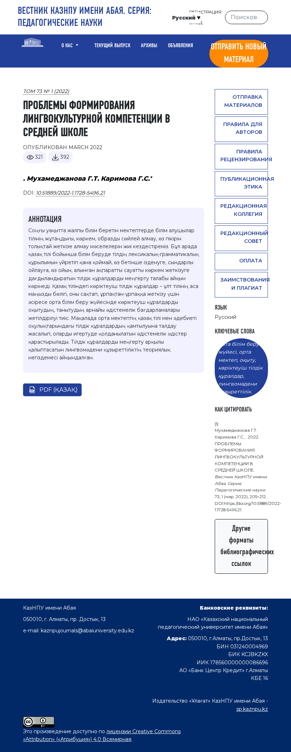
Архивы (149, 46)
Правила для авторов (242, 128)
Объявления (180, 46)
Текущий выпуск (112, 46)
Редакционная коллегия (243, 210)
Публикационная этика (244, 183)
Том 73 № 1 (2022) (46, 91)
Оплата (250, 260)
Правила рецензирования (244, 155)
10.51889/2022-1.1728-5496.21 (70, 193)
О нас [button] (67, 46)
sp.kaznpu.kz (252, 709)
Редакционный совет (244, 237)
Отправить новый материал (239, 53)
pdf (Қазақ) (58, 389)
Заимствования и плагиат (244, 284)
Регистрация (205, 12)
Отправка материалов (243, 101)
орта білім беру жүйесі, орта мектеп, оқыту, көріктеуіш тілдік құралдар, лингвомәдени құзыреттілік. (240, 368)
